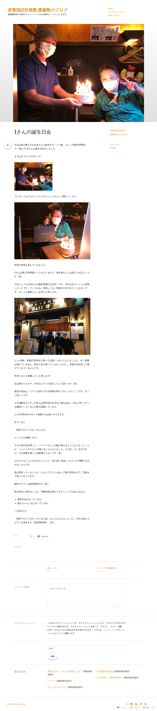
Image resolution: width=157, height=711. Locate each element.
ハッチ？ (51, 681)
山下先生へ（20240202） (110, 677)
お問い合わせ (113, 15)
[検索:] (87, 648)
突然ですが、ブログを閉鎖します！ (65, 671)
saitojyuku (122, 134)
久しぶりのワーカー (57, 687)
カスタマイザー (110, 630)
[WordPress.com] (146, 703)
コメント (118, 606)
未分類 (113, 148)
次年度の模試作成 (105, 671)
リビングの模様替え (106, 569)
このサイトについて (116, 12)
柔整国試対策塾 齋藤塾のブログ (38, 9)
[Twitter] (127, 703)
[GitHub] (141, 703)
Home (110, 8)
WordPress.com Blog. (16, 704)
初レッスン (52, 569)
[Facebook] (132, 703)
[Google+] (137, 703)
